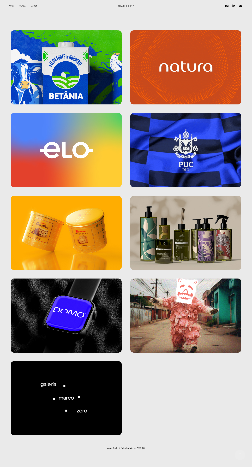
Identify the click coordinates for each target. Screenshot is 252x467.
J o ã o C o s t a (126, 6)
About (34, 6)
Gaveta (22, 6)
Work (11, 6)
